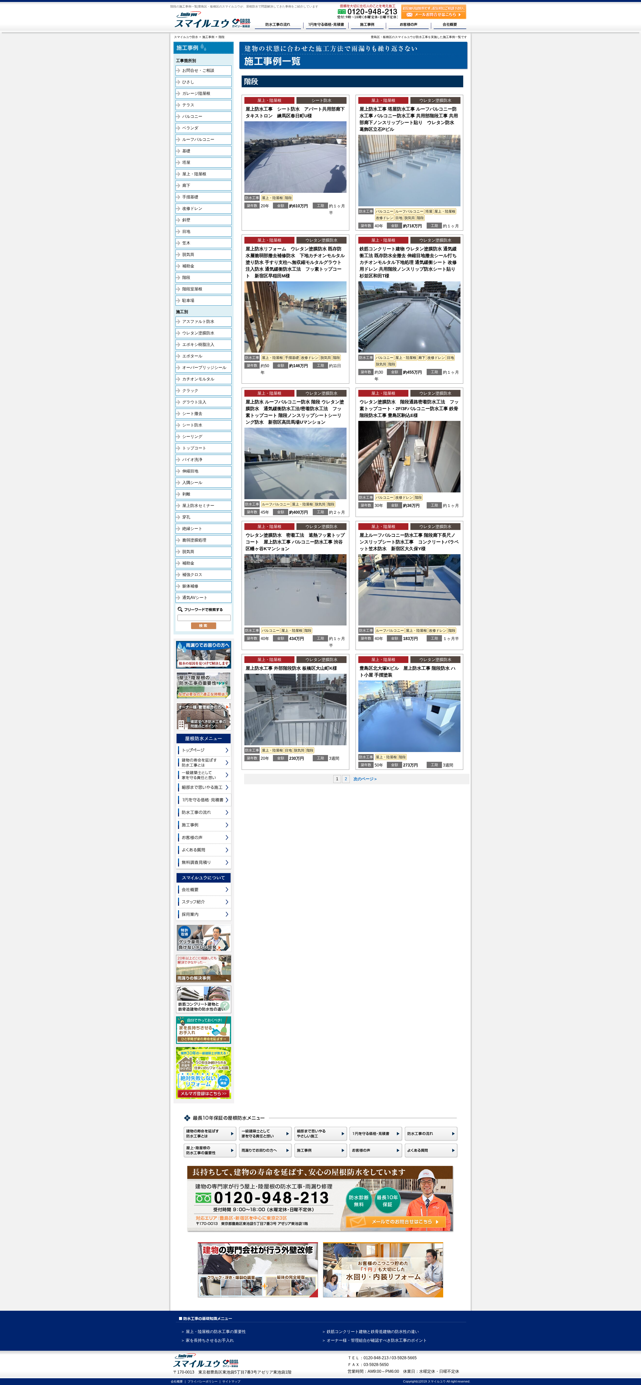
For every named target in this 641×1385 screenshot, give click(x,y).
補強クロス (192, 574)
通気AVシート (195, 597)
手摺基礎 (190, 197)
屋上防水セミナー (198, 505)
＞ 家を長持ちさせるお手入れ (207, 1340)
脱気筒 (188, 254)
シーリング (192, 436)
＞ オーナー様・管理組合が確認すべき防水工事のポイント (374, 1340)
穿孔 (186, 517)
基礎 (186, 151)
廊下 (186, 185)
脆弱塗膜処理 (194, 540)
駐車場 (188, 300)
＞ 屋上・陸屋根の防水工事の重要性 (213, 1331)
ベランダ (190, 128)
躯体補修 (190, 586)
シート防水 (192, 425)
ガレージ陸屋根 (196, 93)
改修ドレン (192, 208)
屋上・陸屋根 (194, 174)
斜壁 (186, 220)
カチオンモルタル (198, 379)
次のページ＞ (366, 779)
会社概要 (177, 1381)
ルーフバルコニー (198, 139)
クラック (190, 390)
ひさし (188, 82)
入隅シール (192, 482)
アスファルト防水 (198, 321)
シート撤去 (192, 413)
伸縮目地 (190, 471)
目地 (186, 231)
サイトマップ (231, 1381)
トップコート (194, 448)
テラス (188, 105)
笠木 (186, 243)
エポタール (192, 356)
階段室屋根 (192, 289)
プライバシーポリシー (203, 1381)
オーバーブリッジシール (204, 367)
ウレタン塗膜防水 (198, 333)
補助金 (188, 266)
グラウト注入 (194, 402)
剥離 (186, 494)
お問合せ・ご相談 (198, 70)
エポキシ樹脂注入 (198, 344)
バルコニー (192, 116)
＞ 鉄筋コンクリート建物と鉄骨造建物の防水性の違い (370, 1331)
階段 (186, 277)
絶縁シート (192, 528)
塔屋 (186, 162)
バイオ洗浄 (192, 459)
